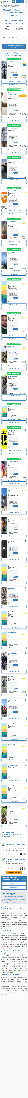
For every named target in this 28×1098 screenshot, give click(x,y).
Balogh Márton (12, 632)
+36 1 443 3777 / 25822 (15, 419)
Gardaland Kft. (12, 191)
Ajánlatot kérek (14, 887)
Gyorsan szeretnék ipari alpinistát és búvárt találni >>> (14, 46)
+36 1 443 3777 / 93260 (15, 365)
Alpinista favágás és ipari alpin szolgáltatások (14, 899)
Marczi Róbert (12, 316)
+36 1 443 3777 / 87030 (15, 117)
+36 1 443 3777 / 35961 (15, 241)
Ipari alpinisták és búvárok (13, 5)
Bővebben (15, 75)
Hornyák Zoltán (12, 128)
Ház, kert (5, 5)
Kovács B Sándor (12, 765)
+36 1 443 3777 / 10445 (15, 210)
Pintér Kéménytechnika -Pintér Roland (13, 94)
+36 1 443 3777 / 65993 (15, 480)
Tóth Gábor (11, 677)
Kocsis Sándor (12, 588)
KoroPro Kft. (11, 786)
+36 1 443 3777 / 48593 (15, 271)
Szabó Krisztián (12, 376)
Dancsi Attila (11, 612)
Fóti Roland (11, 407)
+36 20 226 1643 (15, 335)
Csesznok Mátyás (13, 462)
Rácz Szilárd (11, 518)
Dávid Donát (11, 806)
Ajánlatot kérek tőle (14, 84)
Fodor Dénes (11, 565)
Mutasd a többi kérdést (14, 872)
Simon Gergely (12, 252)
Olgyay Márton (12, 221)
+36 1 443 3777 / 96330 (15, 450)
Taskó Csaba (11, 346)
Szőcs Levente (12, 700)
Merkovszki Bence (13, 724)
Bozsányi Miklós (12, 653)
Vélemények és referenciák (9, 902)
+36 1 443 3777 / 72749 (15, 179)
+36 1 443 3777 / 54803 (15, 81)
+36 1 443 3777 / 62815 (15, 396)
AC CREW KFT (12, 541)
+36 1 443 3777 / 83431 (15, 304)
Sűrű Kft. (10, 62)
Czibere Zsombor (13, 160)
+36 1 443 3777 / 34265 (15, 149)
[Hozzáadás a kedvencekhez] (25, 61)
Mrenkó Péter (12, 744)
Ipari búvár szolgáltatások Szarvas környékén (13, 900)
